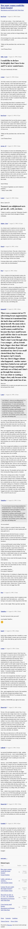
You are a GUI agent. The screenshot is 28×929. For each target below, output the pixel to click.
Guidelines (15, 918)
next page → (4, 858)
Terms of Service (5, 921)
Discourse (9, 925)
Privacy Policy (14, 921)
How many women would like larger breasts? (6, 871)
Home (2, 918)
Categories (8, 918)
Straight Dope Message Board (8, 1)
